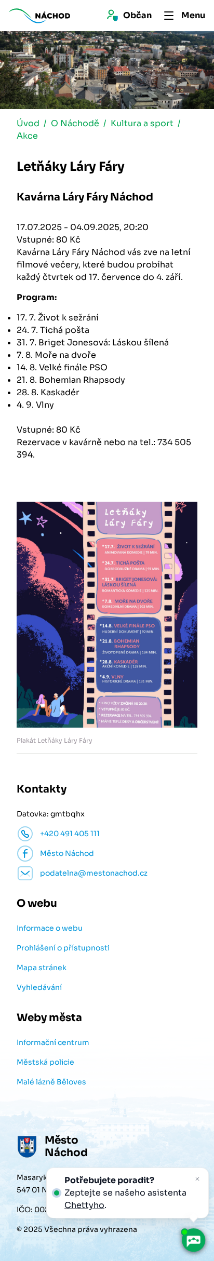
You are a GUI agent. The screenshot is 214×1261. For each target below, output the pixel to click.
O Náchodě (75, 123)
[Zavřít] (197, 1179)
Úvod (28, 123)
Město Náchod (67, 853)
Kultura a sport (142, 123)
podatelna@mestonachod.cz (94, 873)
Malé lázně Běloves (51, 1081)
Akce (27, 135)
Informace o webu (50, 928)
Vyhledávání (39, 987)
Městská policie (45, 1062)
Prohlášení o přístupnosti (63, 948)
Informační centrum (53, 1042)
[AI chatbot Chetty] (193, 1240)
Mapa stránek (41, 967)
